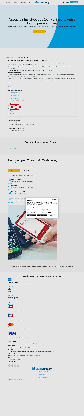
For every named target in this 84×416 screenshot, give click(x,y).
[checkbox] (28, 210)
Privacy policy (54, 199)
